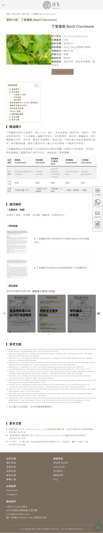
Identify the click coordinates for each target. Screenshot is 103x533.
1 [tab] (49, 334)
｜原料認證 (16, 100)
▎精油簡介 (14, 89)
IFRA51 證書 (15, 111)
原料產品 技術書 (17, 108)
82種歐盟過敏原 (17, 114)
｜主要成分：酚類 (19, 94)
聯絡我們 (58, 475)
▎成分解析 (14, 92)
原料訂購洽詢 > (62, 71)
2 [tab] (53, 334)
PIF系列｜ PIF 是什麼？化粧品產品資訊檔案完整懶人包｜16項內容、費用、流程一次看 (48, 441)
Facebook (11, 490)
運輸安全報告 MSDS (18, 105)
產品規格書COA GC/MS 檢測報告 (24, 102)
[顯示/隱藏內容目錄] (35, 85)
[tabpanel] (21, 313)
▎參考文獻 (14, 117)
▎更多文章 (14, 119)
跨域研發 (11, 466)
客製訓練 (11, 475)
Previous (4, 313)
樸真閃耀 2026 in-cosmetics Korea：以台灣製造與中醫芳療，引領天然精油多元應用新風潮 (51, 429)
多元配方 (58, 471)
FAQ (55, 479)
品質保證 (11, 471)
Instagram (12, 494)
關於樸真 (11, 462)
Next (98, 313)
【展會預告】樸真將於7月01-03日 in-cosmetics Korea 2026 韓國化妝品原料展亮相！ (48, 435)
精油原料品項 (60, 462)
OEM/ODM (59, 466)
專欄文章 (11, 479)
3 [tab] (56, 334)
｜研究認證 (16, 97)
